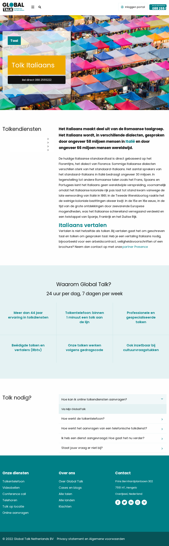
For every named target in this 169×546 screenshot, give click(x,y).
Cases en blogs (70, 488)
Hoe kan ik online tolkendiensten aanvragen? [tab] (94, 399)
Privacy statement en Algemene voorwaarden (91, 539)
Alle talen (65, 494)
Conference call (14, 494)
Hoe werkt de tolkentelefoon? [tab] (82, 418)
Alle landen (67, 500)
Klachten (65, 506)
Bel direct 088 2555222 (36, 80)
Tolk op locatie (13, 506)
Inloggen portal (135, 7)
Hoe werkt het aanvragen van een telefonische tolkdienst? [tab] (104, 428)
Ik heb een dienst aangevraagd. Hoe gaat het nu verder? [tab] (102, 438)
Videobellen (11, 488)
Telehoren (9, 500)
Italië (130, 141)
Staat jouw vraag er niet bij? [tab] (82, 448)
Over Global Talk (71, 481)
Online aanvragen (15, 513)
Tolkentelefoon (13, 481)
